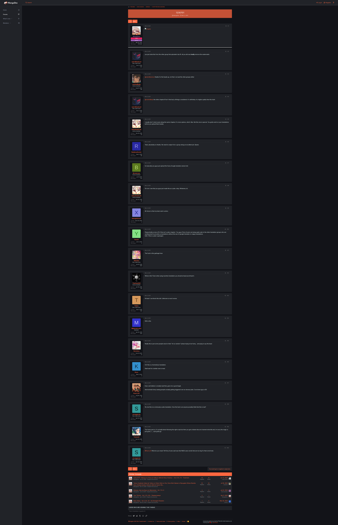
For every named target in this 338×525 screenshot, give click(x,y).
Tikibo (136, 306)
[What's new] (333, 2)
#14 (228, 318)
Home (5, 10)
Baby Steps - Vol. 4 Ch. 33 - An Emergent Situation (148, 501)
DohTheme (215, 522)
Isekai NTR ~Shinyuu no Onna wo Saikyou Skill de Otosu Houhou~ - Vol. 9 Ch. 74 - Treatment (161, 478)
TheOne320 (136, 283)
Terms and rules (160, 521)
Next (134, 21)
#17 (228, 383)
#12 (228, 273)
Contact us (151, 521)
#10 (228, 229)
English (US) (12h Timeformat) (138, 521)
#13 (228, 295)
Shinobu (136, 260)
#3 (228, 74)
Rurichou (136, 351)
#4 (228, 96)
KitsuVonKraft (136, 129)
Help (178, 521)
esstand (225, 484)
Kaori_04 (136, 393)
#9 (228, 208)
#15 (228, 340)
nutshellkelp (136, 84)
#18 (228, 404)
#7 (228, 163)
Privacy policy (171, 521)
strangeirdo (136, 414)
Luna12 (226, 502)
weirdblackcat (136, 62)
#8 (228, 185)
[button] (12, 19)
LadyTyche (225, 479)
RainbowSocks (136, 152)
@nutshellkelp (149, 99)
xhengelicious (136, 218)
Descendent (224, 491)
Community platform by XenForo (217, 521)
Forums (5, 14)
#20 (228, 447)
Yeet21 (136, 239)
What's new (6, 18)
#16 (228, 361)
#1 (228, 26)
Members (6, 23)
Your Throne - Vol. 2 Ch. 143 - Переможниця (147, 495)
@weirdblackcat (150, 77)
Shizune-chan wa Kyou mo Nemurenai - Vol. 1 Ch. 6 (148, 490)
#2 (228, 51)
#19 (228, 426)
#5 (228, 119)
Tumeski (136, 437)
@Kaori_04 (148, 451)
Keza (136, 372)
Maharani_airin (136, 328)
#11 (228, 250)
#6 (228, 141)
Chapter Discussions (152, 479)
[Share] (226, 26)
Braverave (136, 173)
